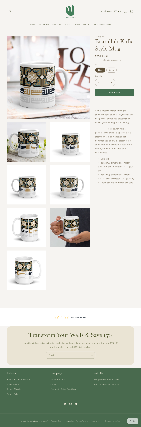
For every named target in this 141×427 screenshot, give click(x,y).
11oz (100, 70)
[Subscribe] (92, 355)
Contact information (112, 421)
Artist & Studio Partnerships (106, 384)
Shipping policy (96, 421)
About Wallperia (58, 379)
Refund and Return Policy (18, 379)
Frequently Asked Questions (63, 389)
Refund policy (56, 421)
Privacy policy (69, 421)
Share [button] (100, 102)
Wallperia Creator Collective (107, 379)
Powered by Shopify (41, 421)
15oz (111, 70)
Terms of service (82, 421)
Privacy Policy (13, 394)
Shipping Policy (14, 384)
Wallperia (30, 421)
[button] (10, 11)
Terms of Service (14, 389)
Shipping (98, 60)
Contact (54, 384)
